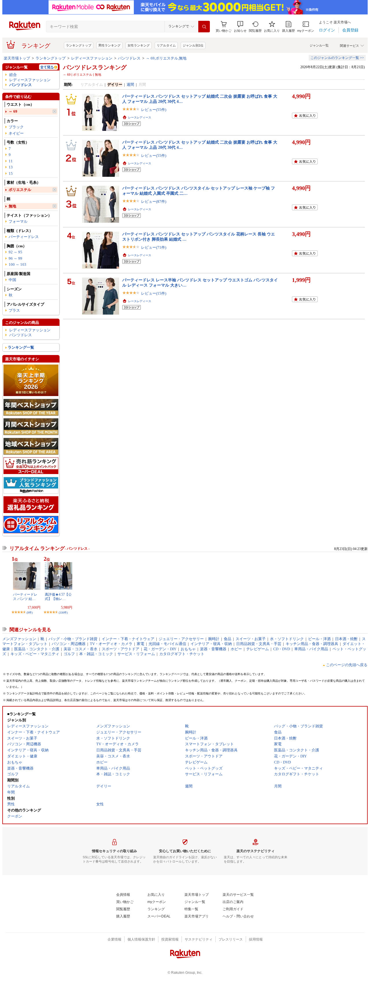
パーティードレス (24, 237)
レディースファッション (91, 58)
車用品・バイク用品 (311, 649)
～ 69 (13, 111)
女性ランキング (138, 45)
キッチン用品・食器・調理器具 (312, 644)
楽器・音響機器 (213, 649)
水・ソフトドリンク (287, 639)
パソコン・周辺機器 (69, 644)
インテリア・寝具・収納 (211, 644)
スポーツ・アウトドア (120, 649)
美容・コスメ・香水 (80, 649)
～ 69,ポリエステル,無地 (166, 58)
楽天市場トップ (17, 58)
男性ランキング (109, 45)
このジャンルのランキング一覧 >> (337, 58)
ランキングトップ (78, 45)
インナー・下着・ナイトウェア (128, 639)
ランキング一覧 (21, 347)
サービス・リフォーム (136, 654)
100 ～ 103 (17, 264)
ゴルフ (69, 654)
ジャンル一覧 (319, 45)
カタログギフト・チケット (181, 654)
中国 (12, 280)
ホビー (236, 649)
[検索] (204, 26)
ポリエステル (20, 189)
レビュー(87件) (153, 201)
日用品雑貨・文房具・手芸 (258, 644)
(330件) (63, 612)
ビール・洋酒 (319, 639)
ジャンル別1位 (193, 45)
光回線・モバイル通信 (167, 644)
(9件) (30, 612)
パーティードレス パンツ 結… (25, 596)
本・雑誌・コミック (96, 654)
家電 (140, 644)
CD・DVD (281, 649)
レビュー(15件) (153, 293)
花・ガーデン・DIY (160, 649)
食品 (227, 639)
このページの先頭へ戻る (346, 665)
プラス (14, 310)
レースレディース (139, 117)
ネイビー (16, 133)
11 (11, 161)
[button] (240, 27)
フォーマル (18, 221)
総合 (13, 75)
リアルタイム (166, 45)
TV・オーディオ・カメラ (111, 644)
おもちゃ (188, 649)
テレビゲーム (257, 649)
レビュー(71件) (153, 247)
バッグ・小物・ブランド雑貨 (73, 639)
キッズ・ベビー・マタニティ (34, 654)
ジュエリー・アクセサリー (181, 639)
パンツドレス (129, 58)
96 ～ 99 (15, 258)
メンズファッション (19, 639)
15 (11, 173)
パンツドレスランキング (95, 67)
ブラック (16, 127)
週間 (130, 84)
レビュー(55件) (153, 109)
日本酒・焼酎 (346, 639)
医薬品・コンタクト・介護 (36, 649)
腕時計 (213, 639)
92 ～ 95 (15, 252)
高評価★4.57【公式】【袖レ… (58, 596)
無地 (12, 206)
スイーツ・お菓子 (251, 639)
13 (11, 167)
